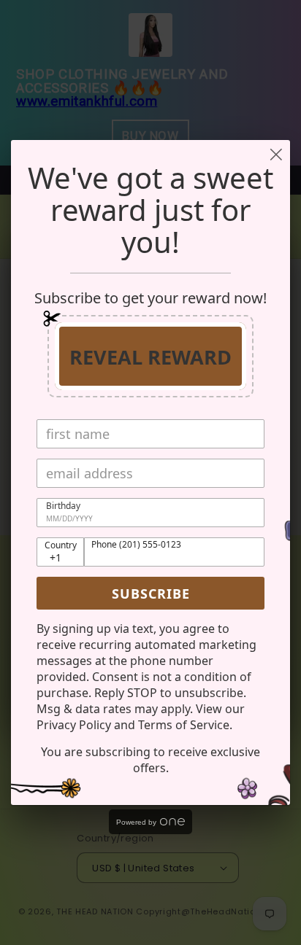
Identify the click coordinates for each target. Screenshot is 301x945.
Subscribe (151, 593)
